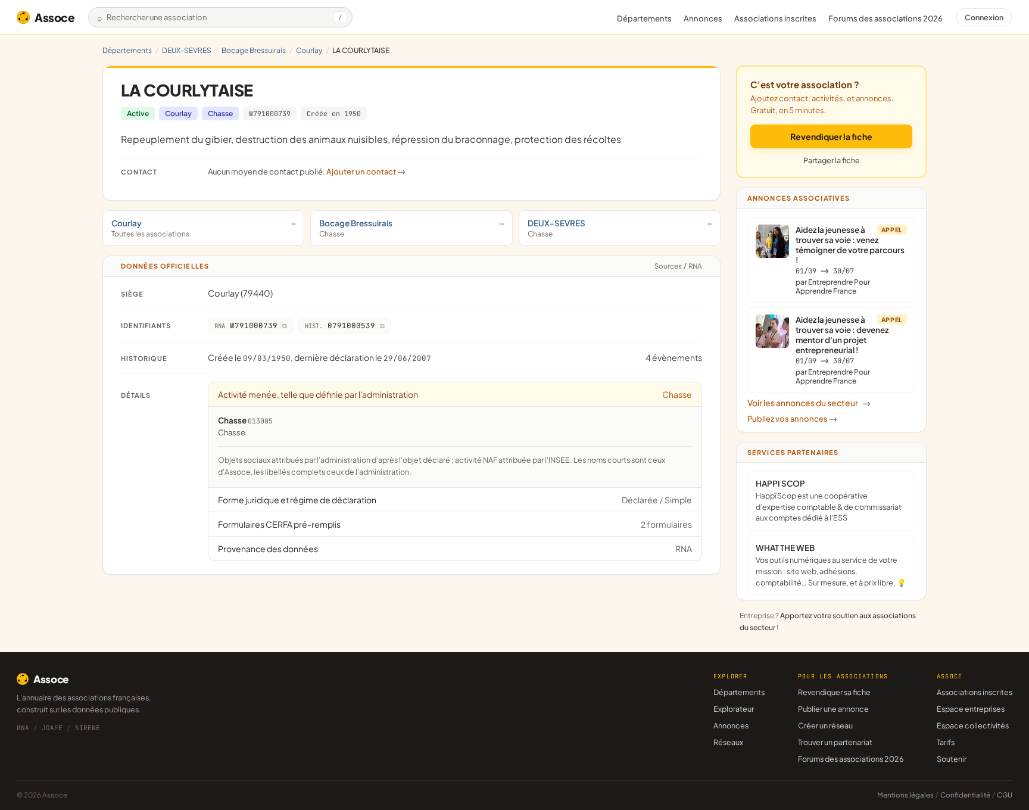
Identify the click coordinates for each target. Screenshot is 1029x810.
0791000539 (340, 325)
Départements (644, 18)
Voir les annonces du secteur (809, 402)
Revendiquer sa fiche (834, 692)
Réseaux (728, 742)
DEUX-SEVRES (186, 50)
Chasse (220, 113)
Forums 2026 (885, 18)
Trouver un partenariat (835, 742)
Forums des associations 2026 (850, 759)
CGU (1004, 794)
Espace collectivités (973, 725)
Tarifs (946, 742)
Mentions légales (905, 794)
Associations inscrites (775, 18)
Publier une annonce (833, 709)
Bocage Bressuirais (254, 50)
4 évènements (674, 357)
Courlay (309, 50)
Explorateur (733, 709)
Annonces (703, 18)
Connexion (984, 17)
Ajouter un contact (366, 171)
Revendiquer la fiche (831, 136)
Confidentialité (965, 794)
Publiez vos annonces (792, 418)
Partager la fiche (831, 160)
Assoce (55, 17)
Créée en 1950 (334, 113)
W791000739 (270, 113)
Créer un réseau (825, 725)
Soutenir (951, 759)
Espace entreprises (971, 709)
